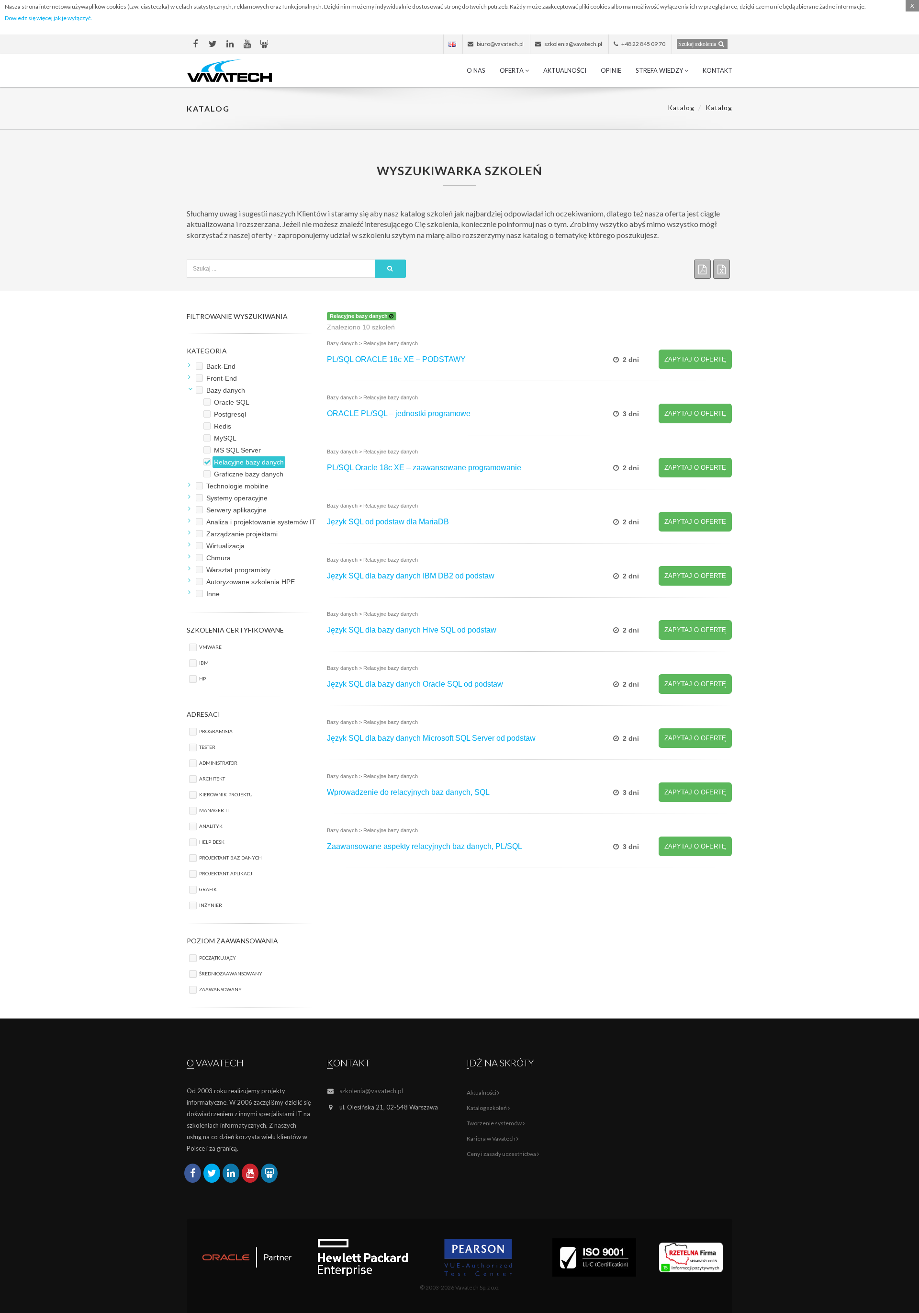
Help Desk (211, 841)
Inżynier (210, 904)
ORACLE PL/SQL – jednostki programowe (399, 413)
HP (202, 678)
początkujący (217, 957)
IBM (204, 662)
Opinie (611, 70)
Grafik (208, 888)
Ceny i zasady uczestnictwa (502, 1153)
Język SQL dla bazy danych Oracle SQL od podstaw (415, 684)
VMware (210, 646)
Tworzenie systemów (495, 1123)
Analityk (211, 825)
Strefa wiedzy (660, 70)
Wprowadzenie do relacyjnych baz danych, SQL (408, 792)
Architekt (212, 778)
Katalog (681, 107)
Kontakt (717, 70)
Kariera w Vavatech (491, 1138)
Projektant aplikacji (226, 873)
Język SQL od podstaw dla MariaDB (388, 522)
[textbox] (281, 269)
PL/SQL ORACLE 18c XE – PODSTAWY (396, 359)
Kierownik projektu (226, 794)
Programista (216, 730)
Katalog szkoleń (487, 1107)
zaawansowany (220, 989)
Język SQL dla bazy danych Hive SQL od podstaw (411, 630)
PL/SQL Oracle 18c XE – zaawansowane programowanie (424, 468)
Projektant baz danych (230, 857)
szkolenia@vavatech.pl (371, 1091)
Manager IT (214, 809)
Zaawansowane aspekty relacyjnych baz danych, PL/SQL (424, 846)
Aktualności (564, 70)
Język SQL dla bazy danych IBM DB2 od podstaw (410, 576)
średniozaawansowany (230, 973)
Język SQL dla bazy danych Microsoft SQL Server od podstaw (431, 738)
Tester (207, 746)
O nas (476, 70)
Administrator (218, 762)
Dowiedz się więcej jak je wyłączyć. (48, 18)
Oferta (512, 70)
